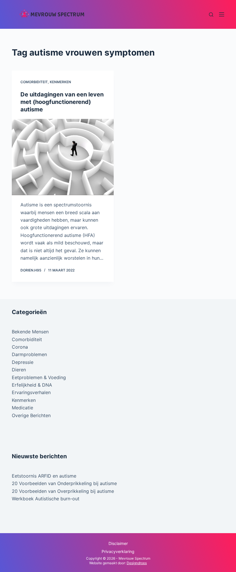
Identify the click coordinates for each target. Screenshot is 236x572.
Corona (20, 347)
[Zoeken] (211, 14)
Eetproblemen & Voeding (39, 377)
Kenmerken (60, 82)
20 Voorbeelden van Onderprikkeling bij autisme (64, 483)
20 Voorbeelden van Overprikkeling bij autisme (63, 491)
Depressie (22, 362)
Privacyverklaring (118, 551)
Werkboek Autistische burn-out (45, 498)
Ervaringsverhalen (31, 392)
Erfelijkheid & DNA (32, 385)
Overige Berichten (31, 415)
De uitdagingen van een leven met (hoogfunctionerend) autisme (62, 102)
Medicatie (22, 408)
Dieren (19, 370)
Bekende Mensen (30, 332)
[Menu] (221, 14)
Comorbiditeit (34, 82)
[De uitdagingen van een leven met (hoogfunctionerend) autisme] (63, 157)
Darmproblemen (29, 354)
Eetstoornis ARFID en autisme (44, 476)
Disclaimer (118, 543)
